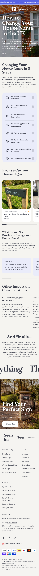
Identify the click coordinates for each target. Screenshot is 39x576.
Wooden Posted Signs (9, 465)
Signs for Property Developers (8, 499)
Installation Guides (8, 491)
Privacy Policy (26, 472)
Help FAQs (25, 461)
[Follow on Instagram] (9, 537)
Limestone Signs (7, 461)
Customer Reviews (8, 504)
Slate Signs (6, 454)
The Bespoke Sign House (10, 211)
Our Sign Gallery (7, 508)
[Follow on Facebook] (3, 537)
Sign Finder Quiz (7, 487)
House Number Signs (9, 472)
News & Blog (26, 465)
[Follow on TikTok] (14, 537)
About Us (25, 454)
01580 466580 (12, 522)
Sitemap (25, 476)
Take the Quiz (10, 424)
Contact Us (25, 458)
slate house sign (8, 345)
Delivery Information (9, 494)
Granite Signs (6, 458)
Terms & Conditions (28, 469)
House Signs (6, 469)
